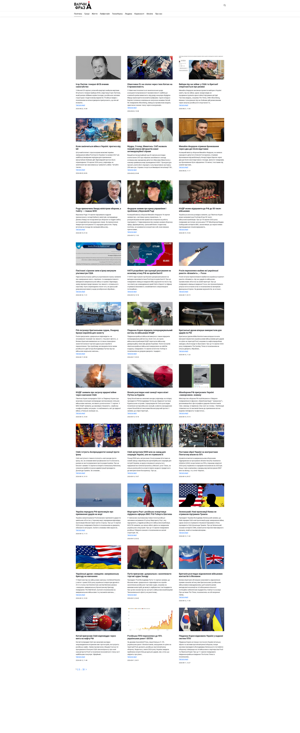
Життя (95, 14)
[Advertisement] (150, 35)
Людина (128, 14)
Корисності (139, 14)
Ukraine (149, 14)
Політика (78, 14)
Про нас (158, 14)
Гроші (86, 14)
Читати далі (80, 105)
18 (83, 669)
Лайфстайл (105, 14)
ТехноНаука (117, 14)
